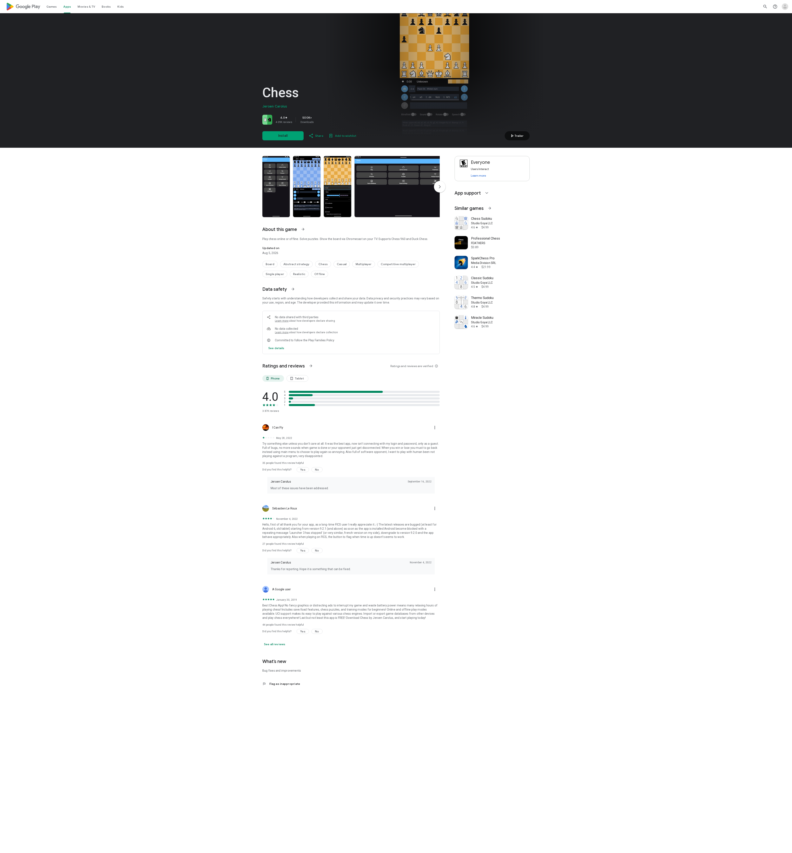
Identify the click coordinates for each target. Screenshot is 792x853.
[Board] (270, 264)
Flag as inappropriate (281, 684)
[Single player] (274, 274)
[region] (320, 120)
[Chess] (323, 264)
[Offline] (319, 274)
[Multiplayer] (363, 264)
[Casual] (342, 264)
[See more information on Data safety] (293, 289)
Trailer (516, 135)
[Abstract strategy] (296, 264)
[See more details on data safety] (276, 348)
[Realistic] (299, 274)
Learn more (282, 320)
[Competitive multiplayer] (398, 264)
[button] (276, 186)
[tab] (51, 6)
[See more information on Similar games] (490, 208)
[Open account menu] (785, 7)
